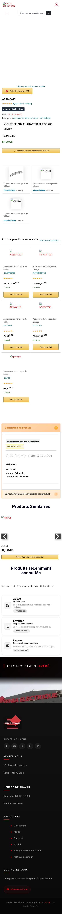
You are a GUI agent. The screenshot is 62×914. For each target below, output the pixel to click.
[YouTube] (14, 746)
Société (17, 844)
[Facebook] (7, 746)
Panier (17, 831)
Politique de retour (23, 856)
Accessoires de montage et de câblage (31, 118)
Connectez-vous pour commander (30, 557)
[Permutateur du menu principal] (6, 13)
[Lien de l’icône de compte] (56, 4)
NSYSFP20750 (9, 273)
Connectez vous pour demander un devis (32, 150)
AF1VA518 (7, 325)
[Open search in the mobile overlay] (34, 13)
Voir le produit (16, 294)
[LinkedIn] (30, 746)
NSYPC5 (6, 378)
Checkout (18, 838)
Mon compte (20, 825)
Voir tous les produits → (50, 240)
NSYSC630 (37, 325)
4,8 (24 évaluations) (22, 103)
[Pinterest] (22, 746)
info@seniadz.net (18, 889)
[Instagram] (38, 746)
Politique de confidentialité (27, 850)
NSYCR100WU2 (39, 273)
